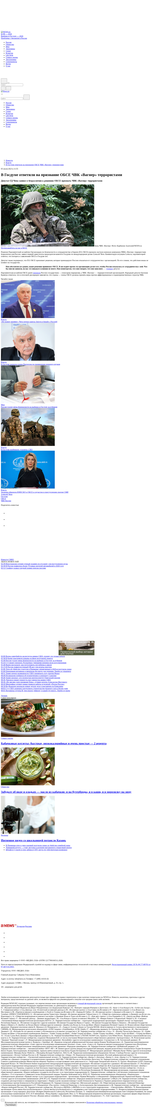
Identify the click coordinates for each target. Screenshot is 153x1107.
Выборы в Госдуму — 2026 (12, 36)
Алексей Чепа (6, 494)
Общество (5, 787)
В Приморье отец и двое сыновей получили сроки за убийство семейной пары (38, 845)
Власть (4, 319)
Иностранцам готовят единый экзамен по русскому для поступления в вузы (34, 564)
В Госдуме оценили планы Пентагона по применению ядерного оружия (30, 364)
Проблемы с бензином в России (14, 38)
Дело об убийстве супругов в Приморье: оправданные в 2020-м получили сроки (36, 669)
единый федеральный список (90, 1003)
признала (37, 273)
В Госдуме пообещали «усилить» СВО (17, 450)
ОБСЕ (3, 499)
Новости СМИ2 (7, 560)
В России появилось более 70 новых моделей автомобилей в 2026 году (32, 566)
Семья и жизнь (7, 738)
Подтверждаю (11, 1105)
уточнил (109, 269)
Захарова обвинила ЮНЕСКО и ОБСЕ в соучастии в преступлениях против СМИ (34, 492)
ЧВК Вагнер (6, 501)
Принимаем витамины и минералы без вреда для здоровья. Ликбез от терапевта (36, 671)
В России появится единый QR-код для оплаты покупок (26, 667)
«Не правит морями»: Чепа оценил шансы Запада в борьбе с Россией (29, 322)
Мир (3, 405)
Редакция (21, 926)
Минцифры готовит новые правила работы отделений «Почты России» (33, 684)
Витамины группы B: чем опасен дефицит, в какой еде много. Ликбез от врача (35, 691)
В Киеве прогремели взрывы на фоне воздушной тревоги (27, 658)
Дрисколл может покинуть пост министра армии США (26, 680)
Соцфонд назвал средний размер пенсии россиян (23, 568)
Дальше (4, 696)
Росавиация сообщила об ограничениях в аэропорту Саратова (28, 676)
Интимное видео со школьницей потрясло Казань (33, 840)
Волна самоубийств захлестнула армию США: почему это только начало (33, 656)
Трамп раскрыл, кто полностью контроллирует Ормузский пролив (30, 678)
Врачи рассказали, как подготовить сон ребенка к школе (26, 665)
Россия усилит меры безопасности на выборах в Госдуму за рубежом (29, 407)
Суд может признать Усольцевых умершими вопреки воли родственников (33, 663)
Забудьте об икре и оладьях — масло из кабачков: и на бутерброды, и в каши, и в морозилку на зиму (66, 791)
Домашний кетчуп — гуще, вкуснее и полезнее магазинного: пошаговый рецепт (39, 848)
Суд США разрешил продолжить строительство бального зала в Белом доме (34, 688)
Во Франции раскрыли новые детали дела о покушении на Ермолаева (32, 686)
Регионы (4, 835)
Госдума (4, 496)
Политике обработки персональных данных (104, 1102)
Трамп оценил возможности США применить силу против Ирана (30, 673)
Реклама (28, 926)
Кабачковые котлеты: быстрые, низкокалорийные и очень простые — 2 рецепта (54, 743)
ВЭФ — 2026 (6, 34)
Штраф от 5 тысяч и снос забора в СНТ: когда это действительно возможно (36, 850)
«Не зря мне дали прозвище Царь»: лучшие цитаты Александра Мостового (34, 682)
